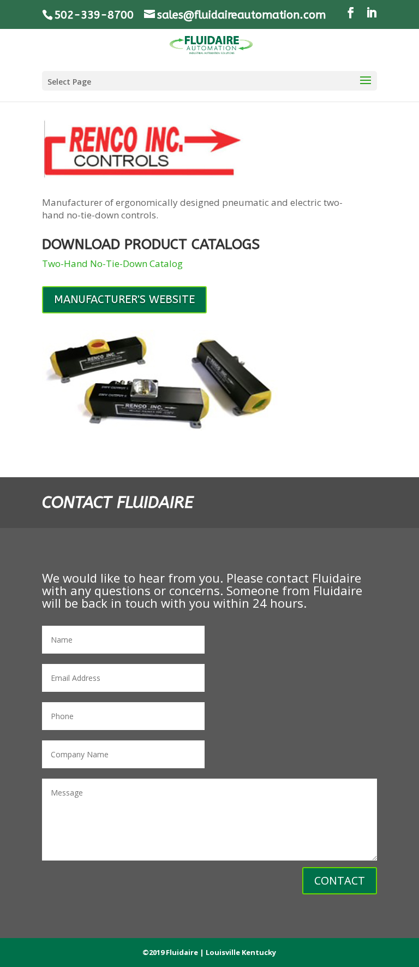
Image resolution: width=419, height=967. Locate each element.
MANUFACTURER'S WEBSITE (124, 299)
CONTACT (339, 880)
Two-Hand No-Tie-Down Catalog (112, 263)
